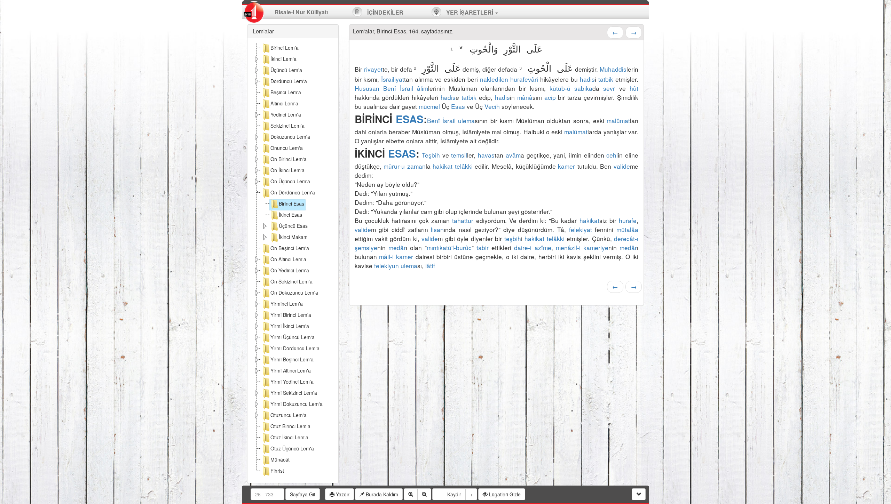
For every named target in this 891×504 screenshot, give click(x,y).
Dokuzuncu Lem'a (290, 136)
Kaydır (454, 494)
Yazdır (341, 494)
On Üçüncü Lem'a (290, 181)
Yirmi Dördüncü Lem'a (295, 348)
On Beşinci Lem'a (289, 248)
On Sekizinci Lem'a (291, 281)
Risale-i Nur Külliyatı (301, 12)
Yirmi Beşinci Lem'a (292, 359)
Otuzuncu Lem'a (288, 414)
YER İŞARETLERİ (470, 12)
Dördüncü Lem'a (288, 81)
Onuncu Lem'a (286, 147)
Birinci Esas (291, 203)
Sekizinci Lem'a (287, 125)
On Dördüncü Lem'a (292, 192)
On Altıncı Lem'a (288, 259)
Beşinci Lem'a (285, 92)
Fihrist (277, 470)
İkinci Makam (293, 236)
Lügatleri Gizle (504, 494)
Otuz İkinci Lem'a (289, 437)
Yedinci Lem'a (285, 114)
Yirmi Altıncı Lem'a (290, 370)
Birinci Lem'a (284, 47)
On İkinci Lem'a (287, 170)
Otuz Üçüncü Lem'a (292, 448)
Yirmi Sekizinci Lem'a (293, 392)
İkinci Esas (290, 214)
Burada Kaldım (381, 494)
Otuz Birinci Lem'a (290, 426)
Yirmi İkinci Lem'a (289, 325)
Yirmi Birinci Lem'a (290, 314)
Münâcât (280, 459)
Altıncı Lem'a (284, 103)
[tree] (293, 260)
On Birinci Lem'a (288, 158)
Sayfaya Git (302, 494)
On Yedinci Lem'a (289, 270)
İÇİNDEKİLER (384, 12)
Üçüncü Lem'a (286, 69)
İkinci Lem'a (283, 58)
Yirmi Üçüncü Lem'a (292, 337)
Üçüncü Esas (293, 225)
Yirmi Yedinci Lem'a (292, 381)
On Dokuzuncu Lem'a (294, 292)
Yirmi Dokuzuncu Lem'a (296, 403)
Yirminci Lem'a (286, 303)
